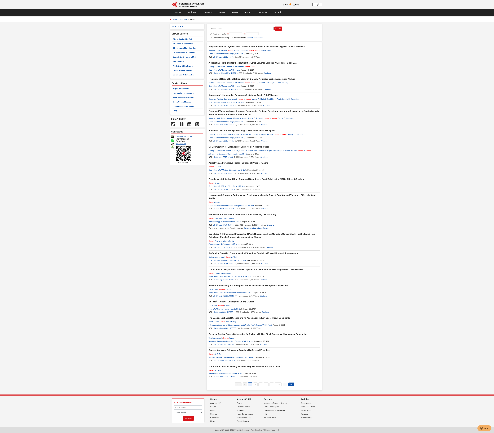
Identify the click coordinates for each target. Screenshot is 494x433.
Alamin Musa (266, 50)
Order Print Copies (271, 407)
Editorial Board (240, 38)
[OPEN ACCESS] (291, 4)
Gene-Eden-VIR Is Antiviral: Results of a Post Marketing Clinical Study (242, 214)
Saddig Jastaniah (241, 50)
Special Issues (243, 421)
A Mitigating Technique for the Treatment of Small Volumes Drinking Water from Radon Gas (253, 63)
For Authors (241, 410)
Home (178, 12)
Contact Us (214, 418)
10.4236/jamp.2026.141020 (224, 361)
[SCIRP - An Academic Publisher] (188, 4)
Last (278, 384)
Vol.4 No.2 (243, 154)
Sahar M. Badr (214, 118)
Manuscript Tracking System (275, 403)
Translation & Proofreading (274, 410)
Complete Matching (221, 38)
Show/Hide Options (255, 37)
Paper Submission (181, 88)
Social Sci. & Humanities (183, 75)
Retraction (305, 414)
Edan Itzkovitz (228, 218)
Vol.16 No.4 (239, 373)
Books (222, 12)
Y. (251, 67)
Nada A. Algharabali (216, 257)
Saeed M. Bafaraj (280, 83)
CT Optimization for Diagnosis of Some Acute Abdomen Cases (239, 147)
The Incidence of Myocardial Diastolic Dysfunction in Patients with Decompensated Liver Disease (256, 269)
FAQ (175, 111)
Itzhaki (224, 306)
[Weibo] (197, 124)
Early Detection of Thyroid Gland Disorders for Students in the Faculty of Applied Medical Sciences (257, 47)
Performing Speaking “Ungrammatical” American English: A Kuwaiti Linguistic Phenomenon (253, 253)
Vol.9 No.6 (247, 276)
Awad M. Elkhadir (265, 83)
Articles (192, 12)
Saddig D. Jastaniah (217, 67)
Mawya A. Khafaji (266, 134)
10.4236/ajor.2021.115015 (223, 344)
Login (317, 4)
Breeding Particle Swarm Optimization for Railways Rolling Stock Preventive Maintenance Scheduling (258, 334)
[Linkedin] (189, 124)
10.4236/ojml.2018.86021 (223, 264)
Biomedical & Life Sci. (182, 39)
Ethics (239, 403)
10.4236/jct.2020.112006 (223, 312)
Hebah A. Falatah (216, 99)
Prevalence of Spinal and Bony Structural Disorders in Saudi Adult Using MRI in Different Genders (256, 179)
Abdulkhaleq (228, 322)
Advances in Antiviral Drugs (256, 228)
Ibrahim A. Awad (230, 99)
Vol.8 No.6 (242, 170)
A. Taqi (231, 257)
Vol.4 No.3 (240, 102)
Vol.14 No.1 (249, 357)
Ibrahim (227, 50)
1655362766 (181, 144)
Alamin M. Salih (232, 151)
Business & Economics (183, 44)
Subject (213, 407)
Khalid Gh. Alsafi (241, 134)
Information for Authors (183, 93)
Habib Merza (214, 322)
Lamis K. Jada (214, 134)
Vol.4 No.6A (236, 222)
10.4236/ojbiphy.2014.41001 (224, 73)
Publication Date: (219, 34)
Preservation (306, 410)
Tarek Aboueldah (215, 338)
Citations (267, 73)
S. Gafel (215, 354)
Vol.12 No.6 (249, 205)
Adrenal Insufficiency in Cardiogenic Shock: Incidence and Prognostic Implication (248, 286)
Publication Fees (243, 418)
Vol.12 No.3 (240, 186)
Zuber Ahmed (226, 118)
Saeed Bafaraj (214, 50)
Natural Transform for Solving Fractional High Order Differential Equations (244, 366)
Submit (277, 12)
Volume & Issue (270, 418)
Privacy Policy (306, 418)
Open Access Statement (183, 106)
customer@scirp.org (184, 136)
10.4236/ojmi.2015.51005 (223, 57)
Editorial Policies (243, 407)
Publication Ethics (308, 407)
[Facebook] (181, 124)
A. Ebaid (215, 167)
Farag (228, 338)
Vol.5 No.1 (240, 54)
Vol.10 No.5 (267, 325)
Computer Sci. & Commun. (184, 53)
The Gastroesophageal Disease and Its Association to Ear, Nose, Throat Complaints (249, 318)
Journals (207, 12)
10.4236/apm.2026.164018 (224, 377)
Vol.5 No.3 (240, 138)
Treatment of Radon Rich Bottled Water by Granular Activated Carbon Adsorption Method (252, 79)
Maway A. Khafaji (259, 99)
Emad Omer (226, 273)
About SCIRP (244, 399)
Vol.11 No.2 (235, 309)
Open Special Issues (182, 102)
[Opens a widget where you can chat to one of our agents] (484, 428)
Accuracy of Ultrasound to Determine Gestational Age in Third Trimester (243, 95)
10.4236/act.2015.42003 (223, 157)
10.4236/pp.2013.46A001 (223, 225)
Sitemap (213, 414)
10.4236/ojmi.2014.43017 (223, 125)
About (248, 12)
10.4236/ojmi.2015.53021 (223, 141)
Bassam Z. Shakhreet (235, 67)
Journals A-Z (215, 403)
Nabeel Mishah (227, 134)
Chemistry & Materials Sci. (184, 48)
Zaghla (214, 273)
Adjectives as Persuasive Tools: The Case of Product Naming (238, 163)
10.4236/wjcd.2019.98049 (223, 296)
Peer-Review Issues (245, 414)
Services (262, 12)
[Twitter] (173, 124)
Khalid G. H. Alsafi (274, 99)
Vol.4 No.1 (235, 70)
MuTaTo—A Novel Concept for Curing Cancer (231, 302)
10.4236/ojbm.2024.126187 (224, 209)
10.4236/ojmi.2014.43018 (223, 105)
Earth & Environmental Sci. (184, 57)
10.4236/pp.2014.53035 (222, 247)
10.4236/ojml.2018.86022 (223, 173)
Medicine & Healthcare (183, 66)
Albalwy (214, 202)
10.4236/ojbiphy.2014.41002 (224, 89)
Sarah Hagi (253, 134)
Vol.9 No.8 (247, 293)
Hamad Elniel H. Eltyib (263, 151)
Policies (305, 399)
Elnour (214, 183)
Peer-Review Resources (183, 97)
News (235, 12)
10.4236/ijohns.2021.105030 (224, 328)
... (266, 384)
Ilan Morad (213, 306)
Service (268, 399)
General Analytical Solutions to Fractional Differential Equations (239, 350)
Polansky (215, 218)
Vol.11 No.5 (248, 341)
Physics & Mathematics (183, 70)
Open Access (306, 403)
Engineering (178, 61)
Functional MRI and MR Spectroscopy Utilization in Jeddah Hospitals (242, 131)
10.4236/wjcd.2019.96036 (223, 280)
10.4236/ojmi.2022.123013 (224, 189)
